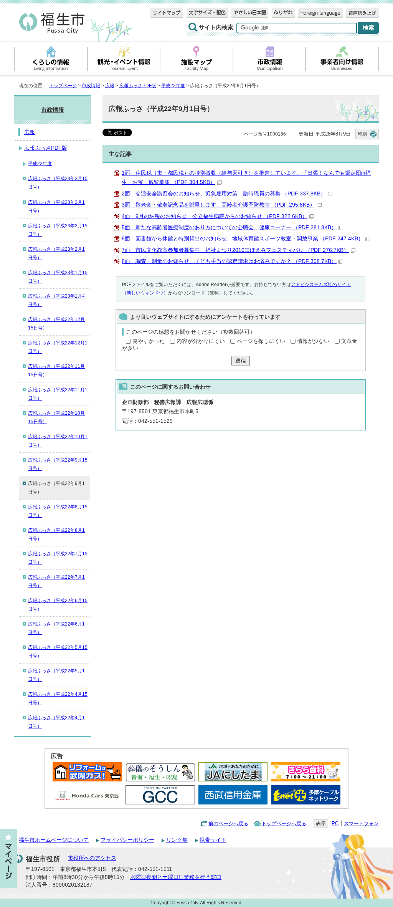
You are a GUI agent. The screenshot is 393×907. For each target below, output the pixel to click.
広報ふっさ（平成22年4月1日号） (56, 722)
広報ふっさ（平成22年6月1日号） (56, 628)
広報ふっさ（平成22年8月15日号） (58, 511)
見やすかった (148, 341)
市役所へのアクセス (92, 858)
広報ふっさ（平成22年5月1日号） (56, 675)
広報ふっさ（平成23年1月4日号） (56, 300)
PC (335, 823)
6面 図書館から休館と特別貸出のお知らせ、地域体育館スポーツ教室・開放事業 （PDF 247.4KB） (242, 239)
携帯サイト (213, 840)
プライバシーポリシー (127, 840)
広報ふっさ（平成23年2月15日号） (58, 230)
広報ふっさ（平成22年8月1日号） (56, 534)
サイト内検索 (216, 27)
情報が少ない (313, 341)
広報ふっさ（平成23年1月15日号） (58, 277)
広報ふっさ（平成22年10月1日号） (58, 441)
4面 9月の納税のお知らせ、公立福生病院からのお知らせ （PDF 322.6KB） (214, 216)
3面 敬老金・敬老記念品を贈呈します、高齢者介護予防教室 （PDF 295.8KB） (218, 205)
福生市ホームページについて (54, 840)
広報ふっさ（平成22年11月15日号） (56, 370)
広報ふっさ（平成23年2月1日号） (56, 253)
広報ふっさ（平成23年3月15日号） (58, 183)
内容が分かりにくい (201, 341)
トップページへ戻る (283, 823)
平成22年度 (173, 85)
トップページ (63, 85)
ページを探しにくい (261, 341)
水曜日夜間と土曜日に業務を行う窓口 (175, 877)
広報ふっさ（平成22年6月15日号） (58, 605)
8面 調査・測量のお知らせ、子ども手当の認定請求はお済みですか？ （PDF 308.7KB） (229, 261)
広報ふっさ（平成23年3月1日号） (56, 207)
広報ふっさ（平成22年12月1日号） (58, 347)
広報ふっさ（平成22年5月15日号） (58, 652)
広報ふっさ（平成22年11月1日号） (58, 394)
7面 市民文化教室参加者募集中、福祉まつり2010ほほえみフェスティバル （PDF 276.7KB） (235, 250)
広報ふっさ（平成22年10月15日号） (56, 417)
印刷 (362, 134)
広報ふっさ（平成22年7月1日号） (56, 581)
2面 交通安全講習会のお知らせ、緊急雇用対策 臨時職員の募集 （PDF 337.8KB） (224, 194)
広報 (109, 85)
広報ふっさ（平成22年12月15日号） (56, 324)
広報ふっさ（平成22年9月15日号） (58, 464)
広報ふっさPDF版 (137, 85)
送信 (240, 361)
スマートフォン (361, 823)
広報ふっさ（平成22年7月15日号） (58, 558)
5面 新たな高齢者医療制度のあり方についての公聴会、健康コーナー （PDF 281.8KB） (229, 227)
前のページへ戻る (228, 823)
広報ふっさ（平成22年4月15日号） (58, 698)
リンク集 (177, 840)
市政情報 (91, 85)
